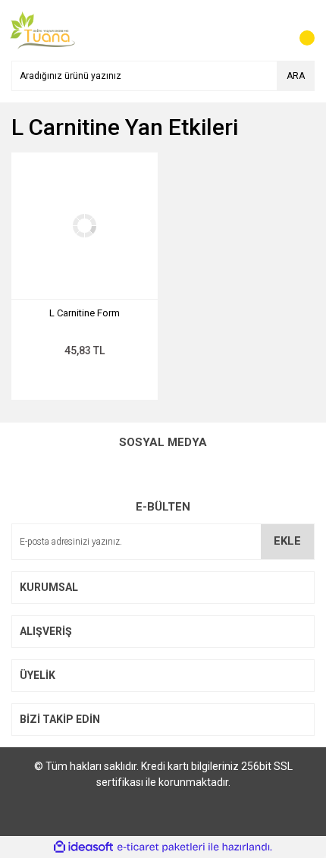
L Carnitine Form (84, 313)
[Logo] (42, 29)
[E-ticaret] (161, 846)
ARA (296, 76)
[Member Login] (269, 30)
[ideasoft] (83, 847)
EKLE (287, 541)
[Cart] (299, 30)
